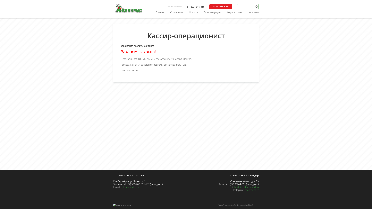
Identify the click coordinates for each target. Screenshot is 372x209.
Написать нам (221, 6)
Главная (160, 12)
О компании (176, 12)
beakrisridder (252, 190)
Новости (193, 12)
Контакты (254, 12)
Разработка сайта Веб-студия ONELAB (235, 205)
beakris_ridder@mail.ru (246, 187)
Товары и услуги (212, 12)
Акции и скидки (235, 12)
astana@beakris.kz (130, 187)
